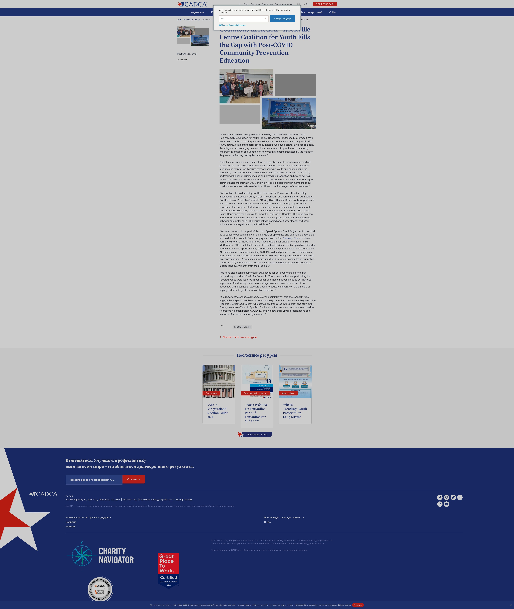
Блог (245, 4)
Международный (311, 12)
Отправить (133, 479)
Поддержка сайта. (314, 543)
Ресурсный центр (191, 19)
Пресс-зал (267, 4)
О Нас (333, 12)
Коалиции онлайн (242, 327)
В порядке (358, 605)
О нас (267, 522)
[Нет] (510, 605)
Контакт (70, 526)
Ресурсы (255, 4)
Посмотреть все (257, 434)
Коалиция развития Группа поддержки (88, 517)
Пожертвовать (325, 4)
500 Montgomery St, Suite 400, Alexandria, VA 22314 (93, 499)
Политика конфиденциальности (156, 499)
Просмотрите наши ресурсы (240, 337)
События (71, 522)
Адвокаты (197, 12)
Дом (179, 19)
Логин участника (284, 4)
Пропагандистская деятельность (284, 517)
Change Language (282, 18)
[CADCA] (192, 4)
